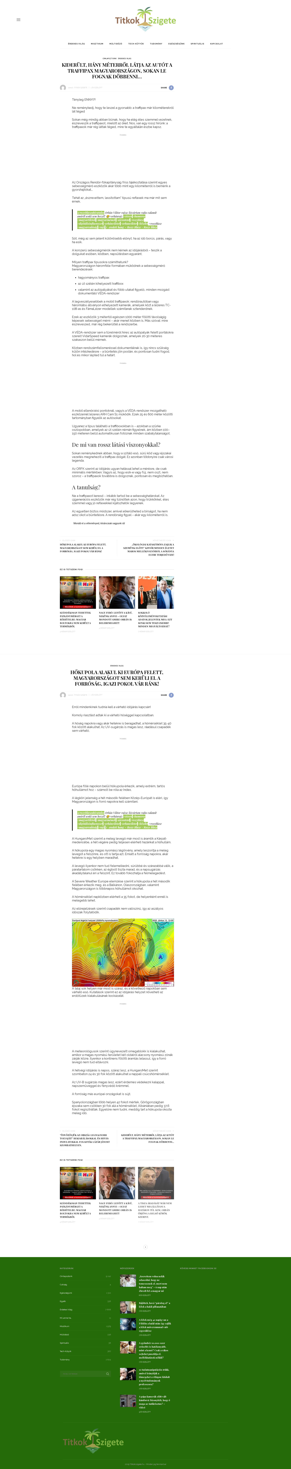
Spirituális (197, 44)
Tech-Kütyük (136, 44)
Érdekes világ (76, 44)
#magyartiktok (86, 220)
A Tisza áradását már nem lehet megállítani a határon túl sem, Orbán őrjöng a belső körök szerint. (155, 1210)
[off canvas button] (18, 20)
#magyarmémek (106, 220)
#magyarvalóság (87, 227)
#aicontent (123, 220)
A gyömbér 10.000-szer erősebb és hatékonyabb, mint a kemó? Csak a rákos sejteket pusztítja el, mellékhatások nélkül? (153, 1350)
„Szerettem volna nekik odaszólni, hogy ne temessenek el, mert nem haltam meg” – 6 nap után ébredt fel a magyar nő (153, 1283)
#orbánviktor (111, 223)
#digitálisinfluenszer (90, 223)
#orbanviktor (129, 223)
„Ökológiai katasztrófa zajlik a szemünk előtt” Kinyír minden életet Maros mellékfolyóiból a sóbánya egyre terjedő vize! (148, 549)
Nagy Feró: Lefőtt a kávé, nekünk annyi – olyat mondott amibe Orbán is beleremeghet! (115, 618)
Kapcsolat (216, 44)
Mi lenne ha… (66, 1318)
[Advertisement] (123, 158)
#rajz (101, 227)
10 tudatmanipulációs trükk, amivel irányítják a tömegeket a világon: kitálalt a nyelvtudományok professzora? (154, 1377)
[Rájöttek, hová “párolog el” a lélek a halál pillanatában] (128, 1307)
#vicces (127, 216)
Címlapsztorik (110, 59)
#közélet (143, 223)
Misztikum (97, 44)
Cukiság (63, 1284)
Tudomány (156, 44)
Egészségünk (176, 44)
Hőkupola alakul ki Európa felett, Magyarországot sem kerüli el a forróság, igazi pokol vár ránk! (83, 548)
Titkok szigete (80, 88)
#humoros (139, 216)
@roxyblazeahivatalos (90, 212)
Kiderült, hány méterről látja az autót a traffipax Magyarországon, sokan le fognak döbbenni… (147, 1138)
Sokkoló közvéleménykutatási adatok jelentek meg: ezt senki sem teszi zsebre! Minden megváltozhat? (155, 619)
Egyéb (63, 1301)
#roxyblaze (137, 220)
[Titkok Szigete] (93, 1440)
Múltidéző (115, 44)
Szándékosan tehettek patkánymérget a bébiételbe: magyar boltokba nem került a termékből (75, 619)
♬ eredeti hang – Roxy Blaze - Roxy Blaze (131, 227)
